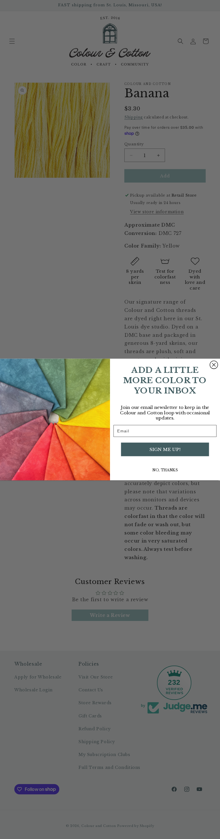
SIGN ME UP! (165, 449)
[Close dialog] (214, 365)
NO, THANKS (165, 470)
